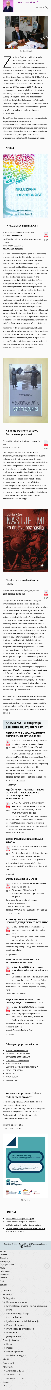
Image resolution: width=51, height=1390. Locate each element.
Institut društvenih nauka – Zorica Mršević (23, 1225)
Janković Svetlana (23, 232)
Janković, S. (27, 740)
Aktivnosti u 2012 (15, 1370)
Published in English (16, 1355)
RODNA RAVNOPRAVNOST (17, 1050)
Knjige (9, 1344)
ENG (2, 1281)
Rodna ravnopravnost (16, 1302)
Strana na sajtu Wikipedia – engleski (21, 1221)
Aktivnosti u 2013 (15, 1374)
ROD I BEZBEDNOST (14, 1063)
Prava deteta (12, 1332)
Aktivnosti (4, 1274)
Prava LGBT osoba (15, 1324)
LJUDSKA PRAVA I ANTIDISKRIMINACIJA (22, 1067)
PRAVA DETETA (12, 1076)
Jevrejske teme (13, 1336)
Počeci (9, 1347)
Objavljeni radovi (7, 1264)
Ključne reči (12, 954)
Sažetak (11, 874)
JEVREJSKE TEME (12, 1080)
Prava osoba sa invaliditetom (20, 1328)
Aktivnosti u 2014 (15, 1378)
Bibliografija (5, 1261)
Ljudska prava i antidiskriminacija (22, 1321)
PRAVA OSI (10, 1073)
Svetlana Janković (14, 1351)
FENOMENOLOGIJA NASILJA (17, 1060)
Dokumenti (4, 1271)
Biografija (4, 1258)
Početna (3, 1254)
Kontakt (3, 1277)
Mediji (2, 1268)
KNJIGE (10, 147)
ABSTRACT (12, 785)
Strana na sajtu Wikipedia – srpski (20, 1218)
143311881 (20, 780)
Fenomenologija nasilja (17, 1313)
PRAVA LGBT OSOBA (14, 1070)
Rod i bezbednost (14, 1317)
